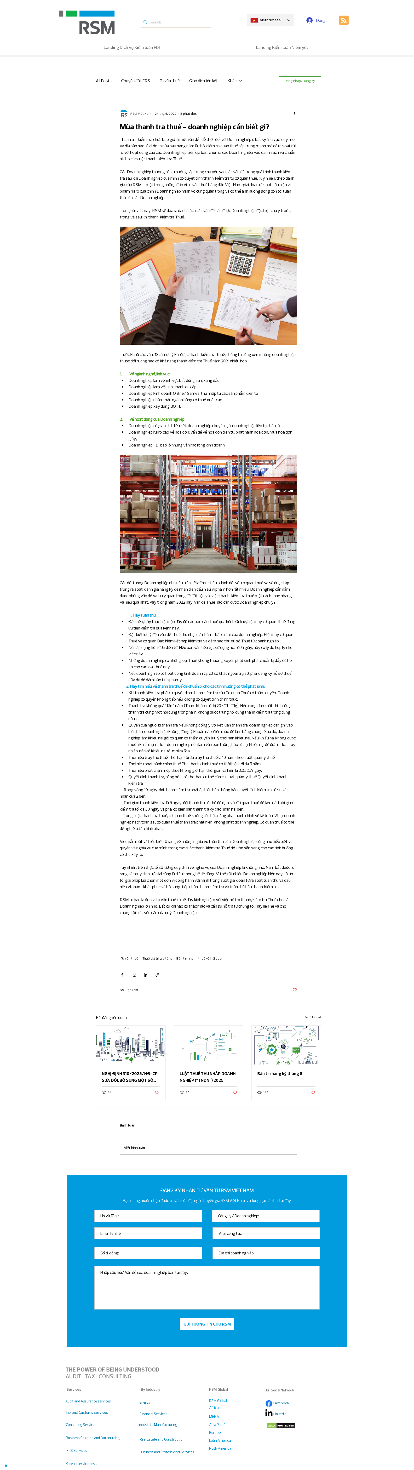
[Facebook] (268, 1403)
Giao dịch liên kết (203, 80)
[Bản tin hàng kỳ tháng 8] (286, 1045)
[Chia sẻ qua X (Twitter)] (134, 975)
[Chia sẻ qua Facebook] (122, 975)
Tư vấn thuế (170, 80)
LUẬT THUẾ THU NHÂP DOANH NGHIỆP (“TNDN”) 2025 (208, 1077)
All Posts (104, 80)
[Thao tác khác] (294, 113)
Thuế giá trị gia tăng (157, 958)
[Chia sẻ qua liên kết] (157, 975)
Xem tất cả (313, 1016)
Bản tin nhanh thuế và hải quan (199, 958)
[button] (6, 1465)
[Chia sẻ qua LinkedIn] (145, 975)
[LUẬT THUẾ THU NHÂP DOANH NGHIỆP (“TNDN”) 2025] (208, 1045)
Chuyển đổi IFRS (135, 80)
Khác (231, 80)
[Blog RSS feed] (344, 20)
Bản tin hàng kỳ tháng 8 (279, 1073)
